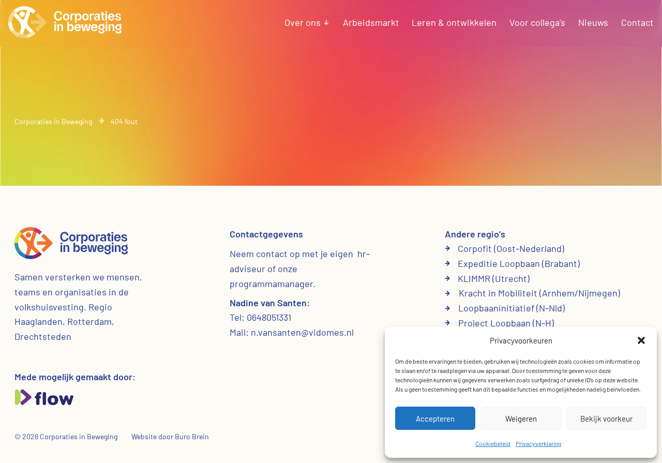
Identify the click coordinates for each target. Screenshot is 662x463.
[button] (641, 340)
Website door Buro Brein (170, 436)
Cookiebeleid (492, 443)
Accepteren (435, 418)
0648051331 (269, 317)
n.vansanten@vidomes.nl (302, 332)
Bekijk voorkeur (606, 418)
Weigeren (521, 418)
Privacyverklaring (538, 443)
